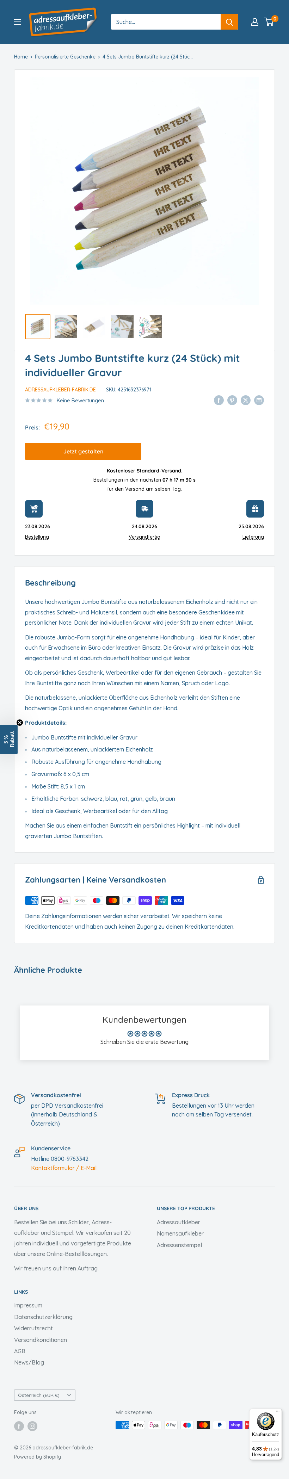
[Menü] (277, 1413)
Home (21, 57)
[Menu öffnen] (17, 22)
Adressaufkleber (178, 1222)
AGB (19, 1351)
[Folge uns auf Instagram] (32, 1426)
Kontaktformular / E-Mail (64, 1167)
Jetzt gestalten (83, 451)
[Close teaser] (19, 722)
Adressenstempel (179, 1245)
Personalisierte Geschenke (65, 57)
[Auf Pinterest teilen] (232, 400)
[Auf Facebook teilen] (219, 400)
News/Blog (29, 1362)
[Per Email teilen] (259, 400)
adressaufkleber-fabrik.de (60, 389)
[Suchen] (229, 22)
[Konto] (254, 22)
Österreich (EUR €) (39, 1395)
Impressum (28, 1305)
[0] (269, 22)
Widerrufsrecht (33, 1328)
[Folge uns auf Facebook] (19, 1426)
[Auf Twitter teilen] (246, 400)
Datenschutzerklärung (43, 1316)
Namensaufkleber (180, 1233)
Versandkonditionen (40, 1339)
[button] (9, 739)
